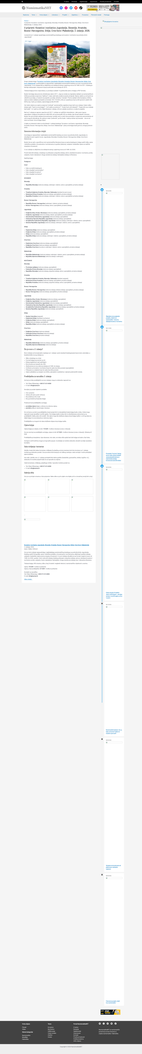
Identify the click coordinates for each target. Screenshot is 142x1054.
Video (24, 1029)
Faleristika (25, 1039)
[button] (22, 2)
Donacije (76, 1029)
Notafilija (25, 1037)
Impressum (77, 1033)
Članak (24, 1027)
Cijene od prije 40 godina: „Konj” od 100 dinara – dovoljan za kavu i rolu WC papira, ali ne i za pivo (114, 595)
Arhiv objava (77, 1041)
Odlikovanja (51, 1031)
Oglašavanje (77, 1031)
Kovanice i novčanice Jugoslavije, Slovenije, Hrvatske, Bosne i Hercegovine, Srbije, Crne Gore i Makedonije (56, 545)
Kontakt (75, 1035)
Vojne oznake (52, 1033)
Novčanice (51, 1029)
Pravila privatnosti (79, 1037)
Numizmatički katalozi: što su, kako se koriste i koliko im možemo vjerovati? (114, 731)
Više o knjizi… (28, 579)
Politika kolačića (78, 1039)
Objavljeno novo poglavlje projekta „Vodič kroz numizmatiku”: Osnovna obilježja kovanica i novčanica (114, 318)
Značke (50, 1035)
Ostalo (50, 1037)
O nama (75, 1027)
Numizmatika (26, 1035)
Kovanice (50, 1027)
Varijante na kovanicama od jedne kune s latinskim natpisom (113, 867)
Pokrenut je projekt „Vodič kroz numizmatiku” (113, 1002)
